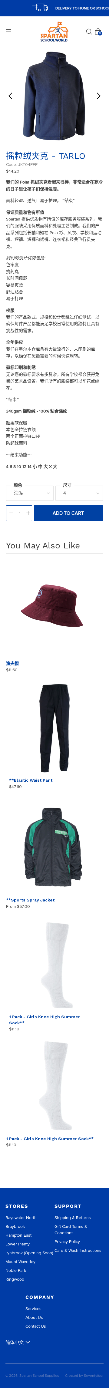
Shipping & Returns (72, 1217)
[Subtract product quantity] (11, 513)
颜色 (18, 485)
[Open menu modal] (8, 31)
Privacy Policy (67, 1241)
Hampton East (18, 1235)
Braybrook (15, 1226)
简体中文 (14, 1342)
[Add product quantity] (28, 513)
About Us (34, 1317)
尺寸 (67, 485)
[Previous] (10, 95)
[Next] (98, 95)
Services (33, 1308)
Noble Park (15, 1270)
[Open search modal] (89, 31)
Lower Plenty (17, 1244)
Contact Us (35, 1326)
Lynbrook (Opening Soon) (29, 1252)
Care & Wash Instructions (77, 1250)
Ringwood (14, 1279)
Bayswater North (21, 1217)
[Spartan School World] (54, 32)
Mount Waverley (20, 1261)
